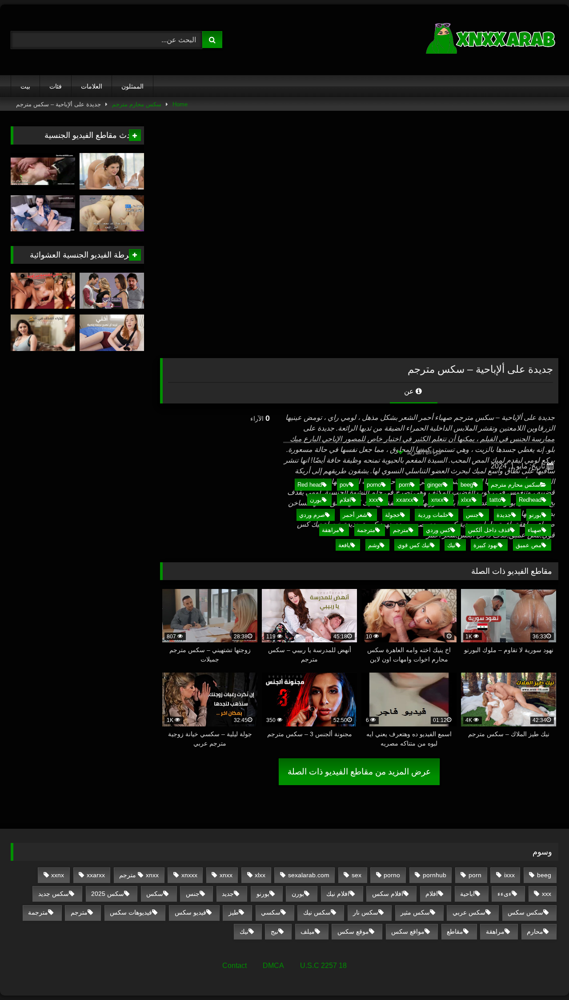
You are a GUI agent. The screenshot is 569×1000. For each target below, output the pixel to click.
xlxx (466, 499)
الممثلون (132, 86)
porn (404, 484)
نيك (451, 545)
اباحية (467, 893)
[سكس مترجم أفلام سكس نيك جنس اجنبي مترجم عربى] (491, 40)
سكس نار (365, 912)
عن (410, 391)
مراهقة (330, 530)
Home (180, 104)
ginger (435, 484)
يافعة (344, 545)
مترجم (401, 530)
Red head (309, 484)
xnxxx (189, 875)
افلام (345, 499)
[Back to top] (541, 973)
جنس (472, 515)
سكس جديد (53, 893)
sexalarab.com (308, 875)
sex (356, 875)
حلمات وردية (433, 515)
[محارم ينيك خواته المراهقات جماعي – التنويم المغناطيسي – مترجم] (112, 213)
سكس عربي (469, 912)
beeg (467, 484)
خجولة (392, 515)
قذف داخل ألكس (489, 530)
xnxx (437, 499)
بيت (25, 86)
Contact (234, 965)
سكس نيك (317, 912)
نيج (274, 931)
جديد (228, 893)
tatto (495, 499)
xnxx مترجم (139, 875)
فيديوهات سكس (131, 912)
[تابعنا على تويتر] (112, 171)
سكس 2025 (107, 893)
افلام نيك (337, 893)
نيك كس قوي (413, 545)
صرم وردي (312, 515)
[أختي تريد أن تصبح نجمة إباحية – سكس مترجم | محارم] (112, 333)
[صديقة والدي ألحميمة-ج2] (112, 291)
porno (374, 484)
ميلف (308, 931)
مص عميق (528, 545)
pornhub (434, 875)
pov (344, 484)
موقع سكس (353, 931)
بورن (316, 499)
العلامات (91, 86)
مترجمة (366, 530)
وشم (374, 545)
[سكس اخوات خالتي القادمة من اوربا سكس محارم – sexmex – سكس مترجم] (43, 291)
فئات (55, 86)
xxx (373, 499)
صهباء (534, 530)
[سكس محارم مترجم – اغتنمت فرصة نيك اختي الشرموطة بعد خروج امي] (43, 171)
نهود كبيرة (485, 545)
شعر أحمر (355, 515)
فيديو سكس (190, 912)
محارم (535, 931)
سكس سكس (525, 912)
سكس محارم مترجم (136, 104)
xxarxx (404, 499)
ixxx (509, 875)
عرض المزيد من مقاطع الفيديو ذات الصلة (359, 771)
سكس (154, 893)
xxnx (57, 875)
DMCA (273, 965)
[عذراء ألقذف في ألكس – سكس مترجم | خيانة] (43, 333)
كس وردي (438, 530)
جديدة (504, 515)
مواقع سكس (408, 931)
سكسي (270, 912)
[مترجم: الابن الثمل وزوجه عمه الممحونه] (43, 213)
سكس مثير (415, 912)
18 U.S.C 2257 (323, 965)
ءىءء (504, 893)
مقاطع (455, 931)
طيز (233, 912)
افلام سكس (387, 893)
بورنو (535, 515)
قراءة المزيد (423, 452)
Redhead (530, 499)
